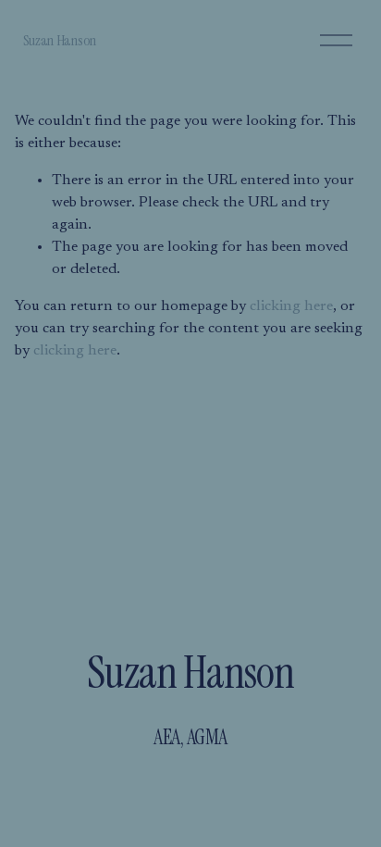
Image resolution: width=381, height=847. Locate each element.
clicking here (291, 306)
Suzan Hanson (59, 40)
